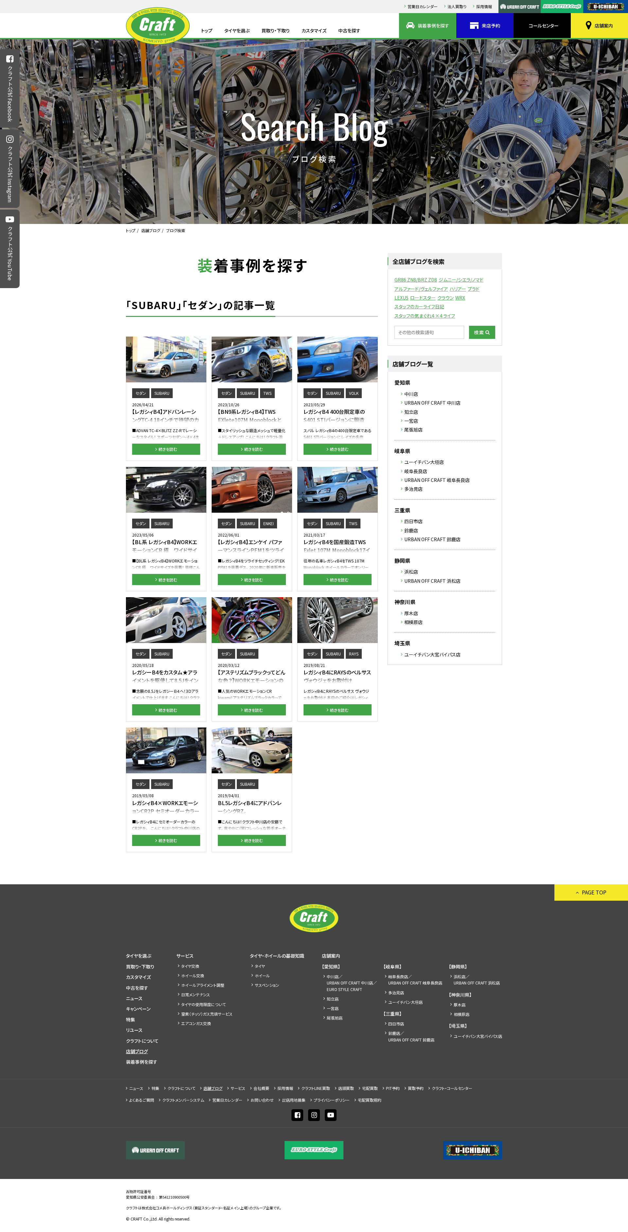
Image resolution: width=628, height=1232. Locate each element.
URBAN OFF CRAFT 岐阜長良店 (437, 480)
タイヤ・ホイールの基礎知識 (277, 955)
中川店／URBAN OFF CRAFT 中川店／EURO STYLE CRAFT (352, 983)
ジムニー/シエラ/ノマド (461, 279)
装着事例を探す (433, 25)
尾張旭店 (413, 429)
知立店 (411, 412)
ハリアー (458, 288)
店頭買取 (346, 1088)
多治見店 (413, 489)
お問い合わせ (262, 1100)
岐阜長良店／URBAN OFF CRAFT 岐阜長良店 (415, 979)
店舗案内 (604, 25)
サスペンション (267, 985)
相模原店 (413, 622)
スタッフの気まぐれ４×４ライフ (424, 315)
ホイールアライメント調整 (202, 985)
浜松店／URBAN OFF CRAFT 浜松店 (477, 979)
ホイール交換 (192, 975)
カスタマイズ (314, 30)
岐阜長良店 (415, 471)
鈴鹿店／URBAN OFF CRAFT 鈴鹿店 (411, 1036)
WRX (460, 297)
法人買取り (456, 6)
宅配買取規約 (369, 1100)
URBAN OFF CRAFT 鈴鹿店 (432, 539)
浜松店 (411, 571)
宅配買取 (370, 1088)
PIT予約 (393, 1088)
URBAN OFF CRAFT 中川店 (432, 402)
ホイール (262, 975)
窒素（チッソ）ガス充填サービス (207, 1014)
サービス (185, 955)
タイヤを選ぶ (237, 30)
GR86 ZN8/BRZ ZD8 (415, 279)
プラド (474, 288)
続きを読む (168, 449)
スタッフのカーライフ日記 (419, 306)
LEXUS (401, 297)
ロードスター (423, 297)
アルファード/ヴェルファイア (421, 288)
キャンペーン (138, 1008)
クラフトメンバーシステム (183, 1100)
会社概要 (261, 1088)
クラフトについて (142, 1041)
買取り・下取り (275, 30)
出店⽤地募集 (293, 1100)
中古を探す (349, 30)
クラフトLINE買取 (315, 1088)
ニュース (134, 998)
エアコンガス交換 (196, 1023)
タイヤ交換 (190, 966)
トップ (207, 30)
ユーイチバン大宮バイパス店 (432, 654)
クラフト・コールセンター (452, 1088)
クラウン (445, 297)
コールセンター (544, 25)
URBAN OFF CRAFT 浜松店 (432, 581)
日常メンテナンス (195, 994)
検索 (479, 332)
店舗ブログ (150, 230)
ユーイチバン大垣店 (424, 462)
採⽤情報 (484, 6)
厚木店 (411, 613)
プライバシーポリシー (332, 1100)
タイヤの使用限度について (203, 1004)
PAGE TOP (594, 892)
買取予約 (416, 1088)
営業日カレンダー (423, 6)
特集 (130, 1019)
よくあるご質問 (141, 1100)
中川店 (411, 394)
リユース (134, 1030)
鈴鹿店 (411, 530)
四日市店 (413, 521)
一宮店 (411, 420)
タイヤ (260, 966)
